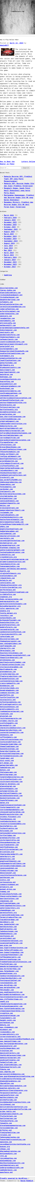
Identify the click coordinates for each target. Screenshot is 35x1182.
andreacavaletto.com (9, 601)
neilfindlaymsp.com (9, 847)
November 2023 (10, 264)
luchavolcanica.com (9, 828)
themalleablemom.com (9, 746)
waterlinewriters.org (10, 908)
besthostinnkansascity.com (12, 1163)
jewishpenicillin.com (10, 564)
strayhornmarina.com (9, 674)
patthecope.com (7, 877)
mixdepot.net (6, 1030)
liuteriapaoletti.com (10, 807)
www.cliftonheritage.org (11, 999)
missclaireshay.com (9, 288)
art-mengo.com (6, 763)
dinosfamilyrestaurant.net (12, 431)
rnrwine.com (5, 1135)
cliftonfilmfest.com (9, 466)
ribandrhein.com (7, 578)
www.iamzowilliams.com (10, 1041)
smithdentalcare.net (9, 1165)
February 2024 (10, 257)
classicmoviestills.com (10, 634)
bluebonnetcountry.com (10, 367)
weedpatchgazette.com (10, 503)
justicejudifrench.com (10, 742)
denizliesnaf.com (8, 873)
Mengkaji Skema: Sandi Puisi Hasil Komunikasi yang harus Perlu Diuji (17, 190)
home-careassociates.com (11, 599)
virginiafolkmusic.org (10, 573)
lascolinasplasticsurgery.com (13, 997)
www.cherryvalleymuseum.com (12, 417)
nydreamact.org (7, 356)
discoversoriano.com (9, 639)
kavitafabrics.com (8, 826)
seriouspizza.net (8, 882)
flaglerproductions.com (10, 676)
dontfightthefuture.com (10, 459)
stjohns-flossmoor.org (10, 817)
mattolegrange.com (8, 774)
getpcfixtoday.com (8, 363)
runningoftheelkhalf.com (11, 955)
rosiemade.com (6, 512)
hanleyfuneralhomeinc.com (11, 519)
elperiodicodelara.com (10, 293)
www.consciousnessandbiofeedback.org (17, 1039)
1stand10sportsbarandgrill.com (14, 524)
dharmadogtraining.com (10, 1151)
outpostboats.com (8, 618)
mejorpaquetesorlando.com (11, 522)
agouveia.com (6, 1142)
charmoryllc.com (7, 648)
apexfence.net (6, 1172)
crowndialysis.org (8, 557)
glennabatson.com (8, 672)
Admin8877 (4, 45)
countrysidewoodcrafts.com (12, 342)
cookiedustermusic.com (10, 821)
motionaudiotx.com (8, 1154)
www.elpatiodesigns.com (10, 1065)
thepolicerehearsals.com (11, 658)
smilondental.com (8, 534)
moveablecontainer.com (10, 412)
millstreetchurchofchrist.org (13, 1107)
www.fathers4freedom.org (11, 950)
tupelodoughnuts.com (9, 515)
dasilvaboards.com (8, 669)
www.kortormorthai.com (10, 969)
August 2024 (9, 243)
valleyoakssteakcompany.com (12, 866)
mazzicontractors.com (10, 1053)
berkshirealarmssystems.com (12, 494)
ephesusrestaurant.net (10, 1058)
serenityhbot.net (8, 938)
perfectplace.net (8, 590)
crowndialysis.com (17, 11)
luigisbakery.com (8, 1018)
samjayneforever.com (9, 1095)
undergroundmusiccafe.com (11, 1168)
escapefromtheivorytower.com (13, 449)
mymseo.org (5, 1146)
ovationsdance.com (8, 576)
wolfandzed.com (7, 1022)
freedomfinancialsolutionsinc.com (15, 962)
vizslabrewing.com (8, 496)
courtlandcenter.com (9, 845)
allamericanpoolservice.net (12, 562)
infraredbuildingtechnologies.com (15, 433)
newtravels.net (7, 332)
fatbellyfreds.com (8, 1062)
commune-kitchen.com (9, 693)
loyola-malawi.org (8, 613)
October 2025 (10, 227)
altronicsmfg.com (8, 323)
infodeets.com (6, 302)
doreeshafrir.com (8, 725)
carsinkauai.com (7, 1104)
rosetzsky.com (6, 714)
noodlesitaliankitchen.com (12, 353)
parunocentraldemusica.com (12, 1074)
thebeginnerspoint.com (10, 641)
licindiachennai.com (9, 297)
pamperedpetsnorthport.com (12, 510)
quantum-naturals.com (10, 1088)
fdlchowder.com (7, 990)
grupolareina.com (8, 414)
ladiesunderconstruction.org (13, 424)
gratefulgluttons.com (10, 625)
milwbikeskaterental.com (11, 796)
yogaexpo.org (6, 597)
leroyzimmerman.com (9, 1128)
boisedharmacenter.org (10, 606)
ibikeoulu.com (6, 735)
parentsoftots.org (8, 913)
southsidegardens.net (10, 1048)
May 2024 (8, 250)
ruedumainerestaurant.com (11, 711)
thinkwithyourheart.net (10, 473)
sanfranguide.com (8, 646)
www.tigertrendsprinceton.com (13, 948)
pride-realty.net (8, 1111)
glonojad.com (6, 716)
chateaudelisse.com (9, 395)
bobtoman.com (6, 377)
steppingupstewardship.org (12, 1011)
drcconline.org (7, 852)
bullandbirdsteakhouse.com (12, 994)
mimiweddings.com (8, 1161)
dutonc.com (5, 770)
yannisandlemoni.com (9, 501)
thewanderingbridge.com (10, 744)
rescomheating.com (8, 1158)
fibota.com (5, 1069)
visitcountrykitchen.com (11, 782)
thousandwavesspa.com (10, 842)
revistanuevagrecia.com (10, 718)
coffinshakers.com (8, 737)
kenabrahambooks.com (9, 690)
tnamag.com (5, 891)
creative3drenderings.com (11, 915)
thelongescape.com (8, 772)
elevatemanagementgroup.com (12, 1125)
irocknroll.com (7, 477)
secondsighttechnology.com (12, 541)
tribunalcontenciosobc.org (12, 665)
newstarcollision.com (10, 536)
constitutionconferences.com (13, 875)
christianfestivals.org (10, 779)
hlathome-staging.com (10, 548)
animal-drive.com (8, 889)
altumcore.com (6, 887)
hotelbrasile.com (8, 405)
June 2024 (8, 248)
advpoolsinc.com (7, 859)
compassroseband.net (9, 884)
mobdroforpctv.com (8, 627)
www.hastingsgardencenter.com (13, 1044)
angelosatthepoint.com (10, 861)
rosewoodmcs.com (7, 1032)
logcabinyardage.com (9, 920)
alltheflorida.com (8, 1100)
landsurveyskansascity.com (12, 976)
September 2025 (11, 229)
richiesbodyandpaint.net (11, 295)
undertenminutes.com (9, 314)
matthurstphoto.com (9, 1097)
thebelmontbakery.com (10, 337)
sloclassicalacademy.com (11, 667)
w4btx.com (4, 526)
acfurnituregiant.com (10, 311)
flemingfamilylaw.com (10, 1132)
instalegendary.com (9, 349)
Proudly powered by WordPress (14, 1178)
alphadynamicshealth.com (11, 1114)
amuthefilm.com (7, 695)
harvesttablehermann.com (11, 435)
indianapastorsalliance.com (12, 863)
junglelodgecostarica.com (11, 777)
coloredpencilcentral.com (11, 463)
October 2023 (10, 267)
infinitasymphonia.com (10, 702)
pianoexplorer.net (8, 1046)
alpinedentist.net (8, 384)
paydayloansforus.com (10, 335)
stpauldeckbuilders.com (10, 978)
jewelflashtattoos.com (10, 360)
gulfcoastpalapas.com (10, 903)
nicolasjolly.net (8, 700)
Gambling (8, 275)
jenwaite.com (6, 1123)
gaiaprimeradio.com (9, 765)
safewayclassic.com (9, 339)
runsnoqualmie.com (8, 983)
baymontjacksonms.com (10, 798)
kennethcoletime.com (9, 749)
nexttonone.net (7, 936)
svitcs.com (5, 880)
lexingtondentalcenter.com (12, 552)
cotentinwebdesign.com (10, 419)
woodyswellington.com (10, 1060)
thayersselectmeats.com (10, 896)
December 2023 (10, 262)
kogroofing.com (7, 381)
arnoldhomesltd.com (9, 461)
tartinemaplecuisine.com (11, 756)
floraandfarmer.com (9, 442)
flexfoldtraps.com (8, 964)
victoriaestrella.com (10, 840)
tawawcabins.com (7, 484)
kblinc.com (5, 505)
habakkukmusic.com (8, 934)
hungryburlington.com (10, 751)
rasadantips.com (7, 318)
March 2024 (9, 255)
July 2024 (8, 246)
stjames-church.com (9, 721)
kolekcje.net (6, 580)
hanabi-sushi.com (8, 1020)
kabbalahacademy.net (9, 531)
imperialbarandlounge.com (11, 468)
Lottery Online (28, 162)
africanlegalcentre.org (10, 704)
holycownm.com (6, 831)
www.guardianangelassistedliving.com (17, 1076)
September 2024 (11, 241)
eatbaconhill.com (8, 325)
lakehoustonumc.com (9, 931)
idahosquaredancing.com (10, 482)
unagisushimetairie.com (10, 358)
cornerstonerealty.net (10, 1037)
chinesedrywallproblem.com (12, 812)
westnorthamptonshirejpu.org (13, 402)
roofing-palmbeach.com (10, 456)
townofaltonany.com (9, 800)
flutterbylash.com (8, 1116)
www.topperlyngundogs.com (11, 952)
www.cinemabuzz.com (9, 1027)
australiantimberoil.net (11, 428)
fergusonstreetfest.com (10, 1093)
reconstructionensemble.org (12, 824)
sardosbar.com (6, 489)
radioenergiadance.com (10, 386)
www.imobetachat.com (9, 924)
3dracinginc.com (7, 650)
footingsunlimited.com (10, 980)
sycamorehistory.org (9, 1034)
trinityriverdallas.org (10, 587)
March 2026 (9, 215)
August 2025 (9, 232)
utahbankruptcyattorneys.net (13, 475)
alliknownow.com (7, 660)
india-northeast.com (9, 454)
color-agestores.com (9, 608)
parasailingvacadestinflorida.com (15, 1109)
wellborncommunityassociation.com (15, 398)
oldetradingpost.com (9, 421)
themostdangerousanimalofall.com (15, 655)
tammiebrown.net (7, 767)
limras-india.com (8, 290)
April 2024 (9, 253)
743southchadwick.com (10, 452)
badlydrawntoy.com (8, 929)
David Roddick (27, 1181)
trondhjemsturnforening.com (12, 1079)
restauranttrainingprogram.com (14, 559)
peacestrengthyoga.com (10, 959)
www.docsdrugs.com (8, 985)
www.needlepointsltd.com (11, 992)
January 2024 (10, 260)
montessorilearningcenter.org (13, 1090)
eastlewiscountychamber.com (12, 662)
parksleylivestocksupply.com (13, 604)
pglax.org (4, 803)
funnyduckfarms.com (9, 1121)
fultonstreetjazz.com (10, 407)
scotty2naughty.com (9, 723)
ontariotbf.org (7, 346)
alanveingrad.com (8, 786)
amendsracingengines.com (11, 966)
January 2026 (10, 220)
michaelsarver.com (8, 543)
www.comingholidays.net (10, 643)
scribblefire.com (8, 594)
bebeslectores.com (8, 426)
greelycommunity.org (9, 709)
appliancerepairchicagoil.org (13, 344)
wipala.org (5, 611)
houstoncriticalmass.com (11, 653)
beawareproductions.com (10, 730)
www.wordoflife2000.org (10, 480)
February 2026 (10, 218)
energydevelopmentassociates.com (15, 440)
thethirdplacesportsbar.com (12, 1055)
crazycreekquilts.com (10, 683)
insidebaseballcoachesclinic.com (15, 1102)
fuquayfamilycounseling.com (12, 1139)
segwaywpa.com (6, 901)
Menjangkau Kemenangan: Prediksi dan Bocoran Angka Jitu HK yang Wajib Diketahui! (19, 197)
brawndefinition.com (9, 679)
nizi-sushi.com (7, 760)
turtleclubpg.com (8, 835)
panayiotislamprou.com (10, 391)
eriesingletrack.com (9, 508)
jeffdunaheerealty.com (10, 957)
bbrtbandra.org (7, 365)
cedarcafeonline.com (9, 309)
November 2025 (10, 225)
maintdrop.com (6, 374)
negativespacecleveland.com (12, 805)
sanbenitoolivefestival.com (12, 632)
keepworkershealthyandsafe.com (14, 351)
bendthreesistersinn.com (11, 814)
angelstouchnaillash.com (11, 529)
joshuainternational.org (11, 941)
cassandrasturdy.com (9, 629)
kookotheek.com (7, 388)
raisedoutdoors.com (9, 470)
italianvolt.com (7, 491)
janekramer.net (7, 758)
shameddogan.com (7, 910)
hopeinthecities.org (9, 622)
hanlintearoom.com (8, 1118)
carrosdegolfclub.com (10, 438)
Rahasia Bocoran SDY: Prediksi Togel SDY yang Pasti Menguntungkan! (18, 179)
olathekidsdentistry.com (11, 517)
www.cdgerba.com (7, 1072)
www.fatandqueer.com (9, 971)
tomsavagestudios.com (10, 566)
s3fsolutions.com (8, 445)
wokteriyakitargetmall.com (12, 550)
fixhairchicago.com (9, 870)
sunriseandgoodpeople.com (11, 810)
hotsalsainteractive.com (11, 304)
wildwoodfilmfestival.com (11, 400)
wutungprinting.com (9, 791)
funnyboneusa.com (8, 819)
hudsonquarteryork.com (10, 1067)
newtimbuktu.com (7, 321)
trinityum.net (6, 1051)
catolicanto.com (7, 583)
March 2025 (9, 234)
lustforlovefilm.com (9, 697)
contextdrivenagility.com (11, 732)
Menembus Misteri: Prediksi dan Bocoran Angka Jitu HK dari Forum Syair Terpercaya (18, 204)
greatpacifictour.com (10, 838)
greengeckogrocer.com (10, 545)
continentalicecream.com (11, 681)
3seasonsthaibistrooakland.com (14, 592)
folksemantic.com (8, 487)
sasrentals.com (7, 538)
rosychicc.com (6, 615)
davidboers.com (7, 922)
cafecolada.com (7, 636)
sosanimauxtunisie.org (10, 379)
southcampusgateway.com (10, 393)
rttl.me (3, 1156)
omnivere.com (6, 316)
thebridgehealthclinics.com (12, 906)
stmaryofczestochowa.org (11, 739)
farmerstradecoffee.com (10, 917)
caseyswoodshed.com (9, 868)
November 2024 (10, 239)
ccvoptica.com (6, 1013)
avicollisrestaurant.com (11, 849)
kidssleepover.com (8, 330)
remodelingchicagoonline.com (13, 1004)
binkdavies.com (7, 686)
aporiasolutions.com (9, 898)
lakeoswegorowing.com (10, 1137)
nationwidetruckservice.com (12, 833)
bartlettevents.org (9, 410)
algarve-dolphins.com (10, 784)
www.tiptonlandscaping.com (12, 1008)
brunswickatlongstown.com (11, 753)
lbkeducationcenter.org (10, 585)
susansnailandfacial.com (11, 943)
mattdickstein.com (8, 927)
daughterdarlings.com (10, 300)
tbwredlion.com (7, 1083)
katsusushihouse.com (9, 707)
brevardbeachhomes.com (10, 447)
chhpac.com (5, 1149)
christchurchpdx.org (9, 688)
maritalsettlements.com (10, 793)
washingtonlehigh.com (10, 1015)
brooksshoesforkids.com (10, 894)
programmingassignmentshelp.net (14, 328)
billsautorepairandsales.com (13, 1086)
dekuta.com (5, 1025)
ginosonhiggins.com (9, 789)
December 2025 (10, 222)
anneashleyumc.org (8, 973)
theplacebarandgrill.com (11, 854)
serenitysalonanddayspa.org (12, 307)
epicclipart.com (7, 370)
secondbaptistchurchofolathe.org (15, 1144)
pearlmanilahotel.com (10, 372)
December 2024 (10, 236)
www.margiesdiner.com (10, 987)
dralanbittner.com (8, 498)
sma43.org (4, 1001)
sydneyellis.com (7, 555)
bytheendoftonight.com (10, 620)
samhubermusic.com (8, 1170)
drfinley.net (6, 1130)
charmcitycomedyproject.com (12, 728)
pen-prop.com (6, 945)
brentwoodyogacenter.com (11, 1006)
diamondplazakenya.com (10, 1081)
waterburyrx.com (7, 856)
